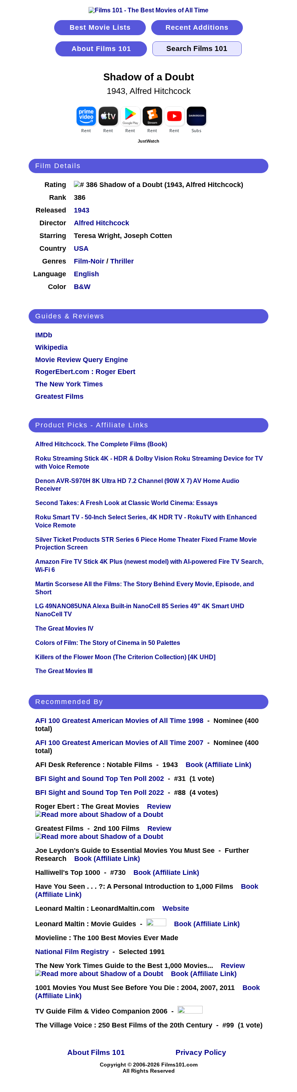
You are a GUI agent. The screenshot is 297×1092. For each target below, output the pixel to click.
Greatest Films (59, 396)
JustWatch (148, 141)
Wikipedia (51, 347)
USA (81, 248)
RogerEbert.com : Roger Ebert (85, 372)
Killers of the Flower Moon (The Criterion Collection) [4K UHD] (125, 657)
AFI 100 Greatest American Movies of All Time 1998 (119, 721)
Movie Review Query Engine (81, 360)
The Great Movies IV (64, 628)
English (86, 274)
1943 (81, 210)
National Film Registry (72, 952)
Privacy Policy (201, 1052)
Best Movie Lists (100, 27)
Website (175, 908)
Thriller (122, 261)
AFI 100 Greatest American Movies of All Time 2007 (119, 743)
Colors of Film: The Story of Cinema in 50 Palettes (107, 643)
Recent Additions (197, 27)
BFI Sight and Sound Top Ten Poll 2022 (99, 792)
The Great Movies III (63, 671)
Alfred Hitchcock (101, 223)
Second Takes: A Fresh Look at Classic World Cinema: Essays (126, 503)
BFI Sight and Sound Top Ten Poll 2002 (99, 778)
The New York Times (69, 384)
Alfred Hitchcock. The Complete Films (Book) (101, 444)
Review (161, 806)
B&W (82, 287)
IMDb (43, 335)
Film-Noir (89, 261)
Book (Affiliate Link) (218, 765)
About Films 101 (101, 49)
